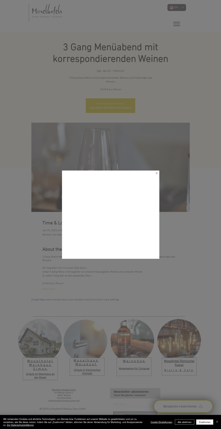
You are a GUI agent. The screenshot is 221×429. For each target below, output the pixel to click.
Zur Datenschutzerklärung (20, 425)
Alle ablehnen (185, 422)
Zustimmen (204, 422)
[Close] (217, 422)
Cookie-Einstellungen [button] (161, 422)
